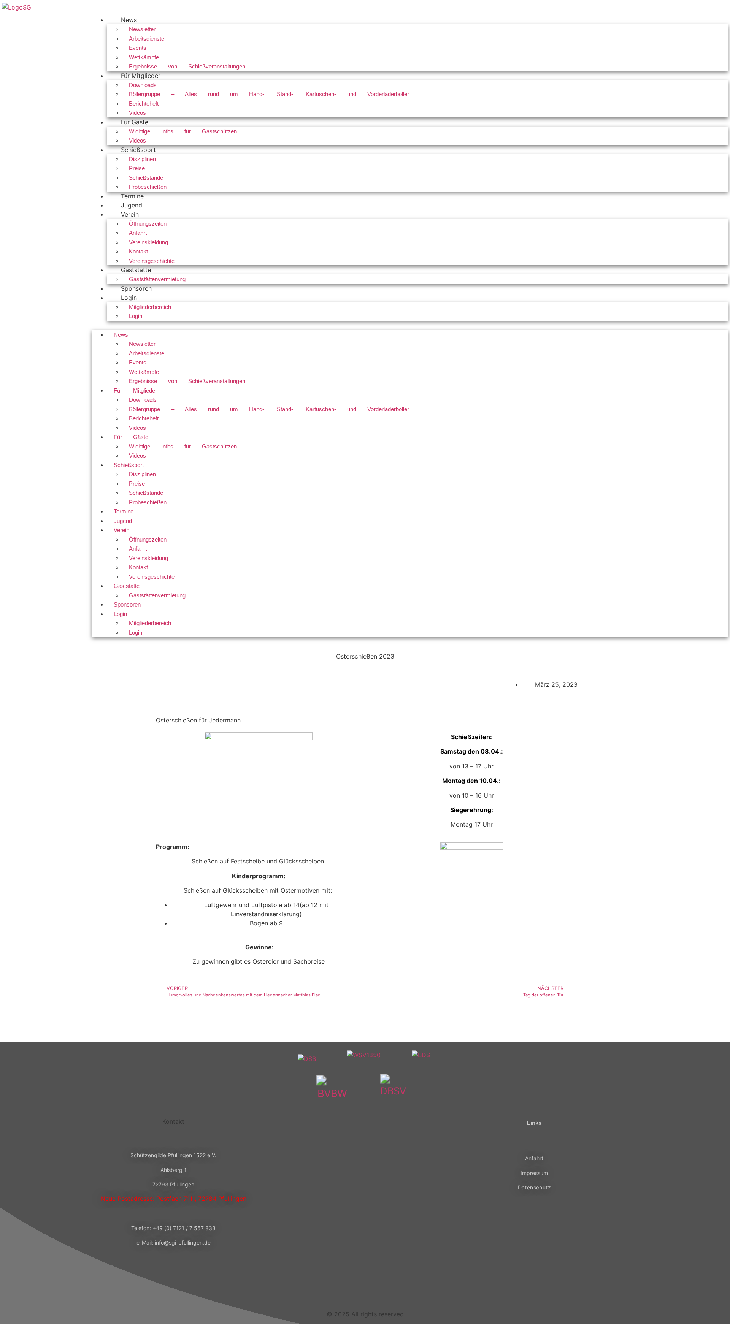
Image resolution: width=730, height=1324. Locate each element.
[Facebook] (338, 1287)
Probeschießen (148, 187)
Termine (132, 196)
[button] (410, 325)
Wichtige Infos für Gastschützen (183, 131)
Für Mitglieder (140, 75)
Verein (130, 214)
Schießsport (138, 150)
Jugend (131, 205)
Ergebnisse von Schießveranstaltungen (187, 66)
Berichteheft (144, 103)
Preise (137, 168)
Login (129, 297)
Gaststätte (136, 270)
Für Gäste (134, 122)
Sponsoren (136, 288)
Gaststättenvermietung (157, 279)
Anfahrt (138, 233)
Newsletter (142, 29)
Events (137, 47)
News (129, 20)
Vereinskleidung (148, 242)
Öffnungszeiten (148, 223)
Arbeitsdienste (146, 38)
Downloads (143, 85)
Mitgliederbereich (150, 307)
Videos (137, 112)
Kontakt (138, 251)
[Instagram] (365, 1287)
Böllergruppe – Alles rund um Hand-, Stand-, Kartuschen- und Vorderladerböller (269, 94)
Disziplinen (142, 159)
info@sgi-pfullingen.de (183, 1242)
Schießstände (146, 177)
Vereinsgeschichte (152, 261)
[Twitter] (391, 1287)
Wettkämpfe (144, 57)
